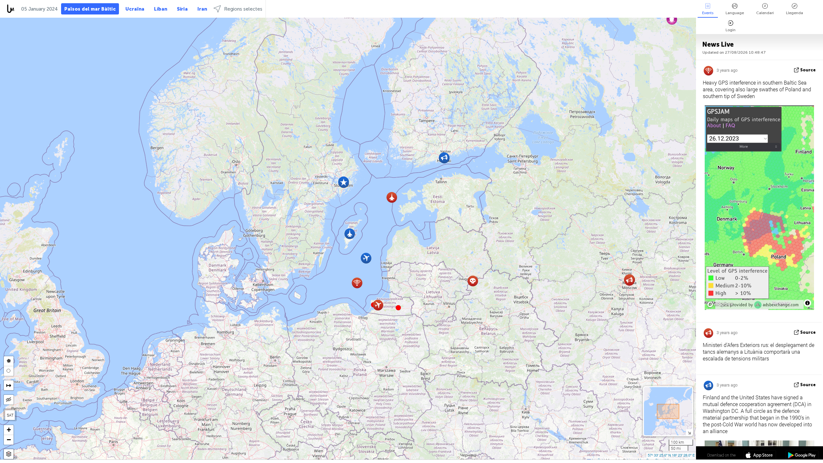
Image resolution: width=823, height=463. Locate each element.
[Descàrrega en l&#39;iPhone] (760, 455)
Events (707, 13)
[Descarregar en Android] (802, 455)
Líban (160, 9)
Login (731, 30)
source (808, 70)
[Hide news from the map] (9, 399)
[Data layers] (9, 454)
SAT (10, 415)
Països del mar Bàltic (90, 9)
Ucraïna (134, 9)
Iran (202, 9)
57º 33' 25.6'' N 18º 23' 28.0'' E (671, 455)
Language (735, 13)
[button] (398, 307)
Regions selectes (243, 9)
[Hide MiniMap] (689, 432)
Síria (182, 9)
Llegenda (794, 13)
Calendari (765, 13)
